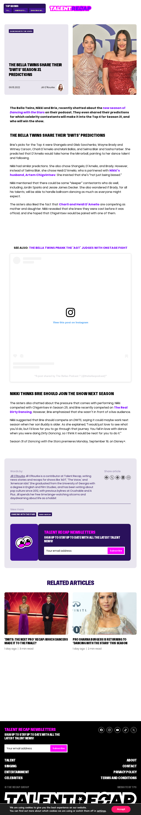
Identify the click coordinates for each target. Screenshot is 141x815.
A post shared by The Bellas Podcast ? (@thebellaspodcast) (70, 375)
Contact (129, 766)
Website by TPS (127, 787)
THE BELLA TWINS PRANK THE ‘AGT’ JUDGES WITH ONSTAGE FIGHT (78, 248)
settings (101, 811)
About (132, 760)
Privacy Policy (125, 772)
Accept (121, 809)
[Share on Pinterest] (117, 477)
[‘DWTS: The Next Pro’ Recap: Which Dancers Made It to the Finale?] (36, 613)
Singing (10, 766)
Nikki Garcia (45, 514)
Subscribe (116, 550)
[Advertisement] (70, 230)
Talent (9, 760)
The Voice (9, 10)
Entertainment (16, 772)
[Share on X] (112, 477)
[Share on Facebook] (106, 477)
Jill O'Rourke (17, 476)
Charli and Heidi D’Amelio (79, 204)
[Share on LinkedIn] (123, 477)
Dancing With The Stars (38, 10)
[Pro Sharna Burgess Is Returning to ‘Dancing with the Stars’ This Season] (105, 613)
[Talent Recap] (70, 8)
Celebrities (13, 778)
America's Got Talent (21, 10)
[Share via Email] (128, 477)
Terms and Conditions (119, 778)
